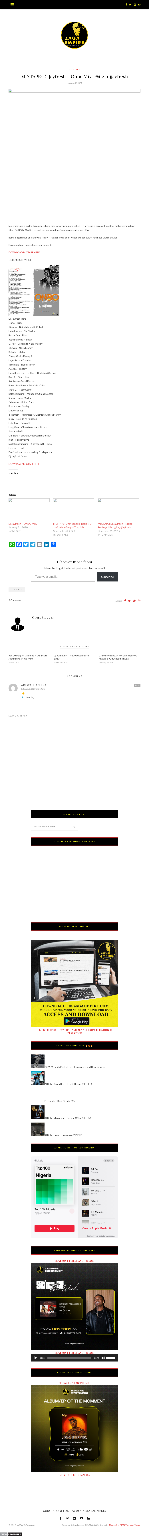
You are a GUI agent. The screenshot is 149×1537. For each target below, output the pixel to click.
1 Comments (15, 600)
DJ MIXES (74, 69)
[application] (74, 1358)
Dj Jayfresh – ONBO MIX (23, 523)
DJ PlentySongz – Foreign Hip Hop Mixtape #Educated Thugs (118, 657)
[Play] (35, 1358)
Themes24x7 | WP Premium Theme (124, 1525)
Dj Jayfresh (17, 590)
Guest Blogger (43, 617)
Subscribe (107, 576)
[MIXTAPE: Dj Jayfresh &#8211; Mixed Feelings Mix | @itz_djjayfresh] (118, 510)
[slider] (111, 1357)
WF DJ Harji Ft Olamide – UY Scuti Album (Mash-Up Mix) (28, 657)
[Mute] (103, 1358)
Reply (137, 685)
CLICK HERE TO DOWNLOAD (75, 1474)
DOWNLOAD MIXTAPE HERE (24, 252)
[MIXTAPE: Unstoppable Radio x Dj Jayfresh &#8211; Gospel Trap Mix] (73, 510)
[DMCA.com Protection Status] (11, 1535)
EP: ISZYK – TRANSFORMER (74, 1382)
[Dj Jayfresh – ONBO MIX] (29, 510)
